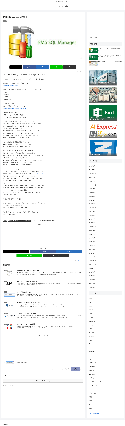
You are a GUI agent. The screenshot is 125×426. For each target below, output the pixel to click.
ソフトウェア (28, 220)
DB (40, 220)
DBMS (5, 220)
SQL (22, 220)
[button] (69, 67)
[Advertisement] (43, 235)
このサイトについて (95, 413)
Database (35, 220)
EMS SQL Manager (47, 220)
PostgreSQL (17, 220)
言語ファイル (39, 173)
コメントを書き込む (42, 381)
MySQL (10, 220)
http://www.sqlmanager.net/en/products (14, 108)
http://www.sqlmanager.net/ (10, 85)
